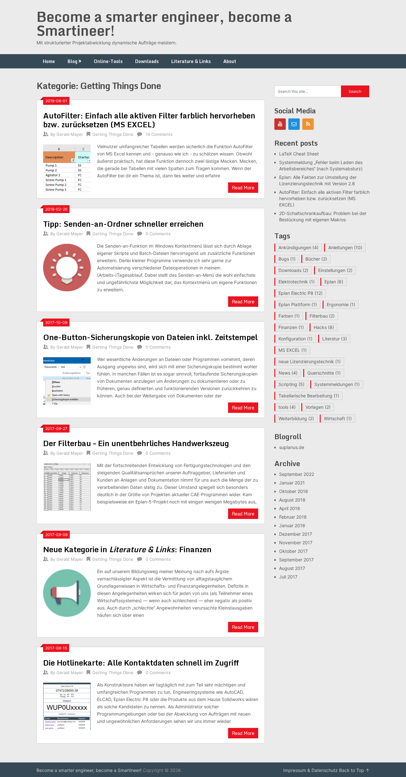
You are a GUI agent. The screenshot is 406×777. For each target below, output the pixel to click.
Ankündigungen (298, 247)
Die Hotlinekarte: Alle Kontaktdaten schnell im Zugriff (141, 662)
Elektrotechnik (296, 281)
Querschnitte (324, 373)
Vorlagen (318, 407)
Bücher (316, 259)
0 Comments (158, 233)
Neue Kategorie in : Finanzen (127, 549)
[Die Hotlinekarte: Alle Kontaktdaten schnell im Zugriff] (67, 705)
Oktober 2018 (293, 491)
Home (49, 61)
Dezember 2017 (295, 534)
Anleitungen (345, 247)
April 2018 (289, 508)
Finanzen (291, 327)
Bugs (287, 259)
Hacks (324, 327)
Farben (289, 316)
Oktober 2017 (293, 551)
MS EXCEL (292, 350)
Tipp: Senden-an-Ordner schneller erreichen (123, 224)
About (229, 61)
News (288, 373)
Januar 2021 (292, 482)
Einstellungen (335, 270)
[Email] (294, 124)
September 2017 (296, 559)
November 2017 (295, 542)
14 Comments (159, 134)
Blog (72, 61)
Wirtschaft (338, 418)
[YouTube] (280, 124)
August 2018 (292, 499)
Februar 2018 (293, 517)
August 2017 (292, 568)
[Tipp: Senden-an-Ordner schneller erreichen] (67, 266)
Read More (243, 187)
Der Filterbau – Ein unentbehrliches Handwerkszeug (136, 443)
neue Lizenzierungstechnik (309, 361)
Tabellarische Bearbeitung (308, 395)
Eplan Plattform (297, 304)
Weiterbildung (296, 418)
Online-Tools (108, 61)
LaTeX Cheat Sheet (299, 153)
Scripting (291, 384)
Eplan (333, 281)
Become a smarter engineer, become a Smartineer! (164, 23)
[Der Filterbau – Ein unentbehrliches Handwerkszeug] (67, 486)
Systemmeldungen (337, 384)
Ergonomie (341, 304)
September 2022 (296, 474)
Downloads (147, 61)
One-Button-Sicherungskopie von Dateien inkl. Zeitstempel (150, 337)
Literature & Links (191, 61)
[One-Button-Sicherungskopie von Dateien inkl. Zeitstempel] (67, 380)
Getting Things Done (113, 134)
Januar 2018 (292, 525)
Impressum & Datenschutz (310, 770)
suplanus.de (291, 447)
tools (287, 407)
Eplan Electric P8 (300, 293)
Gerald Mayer (69, 134)
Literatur (334, 338)
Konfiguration (295, 338)
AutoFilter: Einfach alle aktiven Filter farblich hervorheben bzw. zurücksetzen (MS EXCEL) (149, 119)
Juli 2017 (288, 576)
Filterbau (322, 316)
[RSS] (308, 124)
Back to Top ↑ (354, 770)
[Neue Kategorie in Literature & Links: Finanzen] (67, 592)
